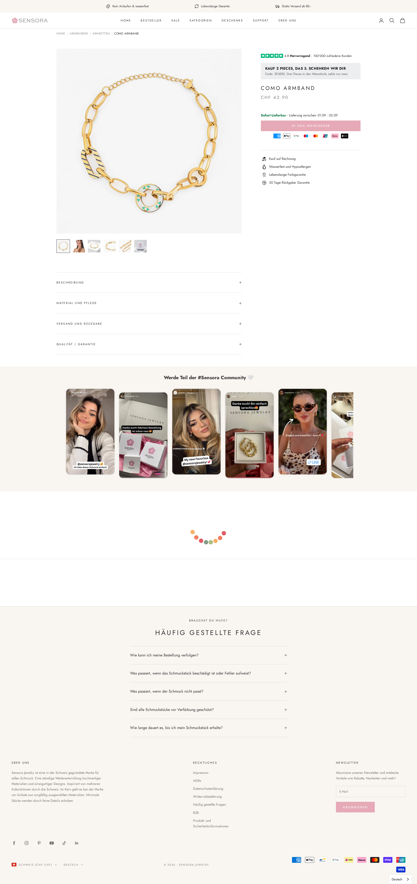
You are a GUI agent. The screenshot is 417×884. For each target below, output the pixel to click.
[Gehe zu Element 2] (78, 246)
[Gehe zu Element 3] (94, 246)
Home (126, 20)
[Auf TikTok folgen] (64, 843)
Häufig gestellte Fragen (209, 804)
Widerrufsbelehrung (207, 796)
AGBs (197, 780)
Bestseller (151, 20)
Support (261, 20)
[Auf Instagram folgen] (26, 843)
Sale (175, 20)
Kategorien (201, 20)
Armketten (101, 34)
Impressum (200, 772)
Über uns (287, 20)
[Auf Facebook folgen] (14, 843)
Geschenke (232, 20)
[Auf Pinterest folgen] (39, 843)
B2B (196, 812)
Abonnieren (355, 807)
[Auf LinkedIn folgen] (76, 843)
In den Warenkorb (311, 125)
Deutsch (71, 865)
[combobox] (400, 879)
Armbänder (79, 34)
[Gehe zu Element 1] (63, 246)
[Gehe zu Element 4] (109, 246)
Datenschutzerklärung (208, 788)
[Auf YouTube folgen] (51, 843)
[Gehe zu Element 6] (140, 246)
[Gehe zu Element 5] (125, 246)
